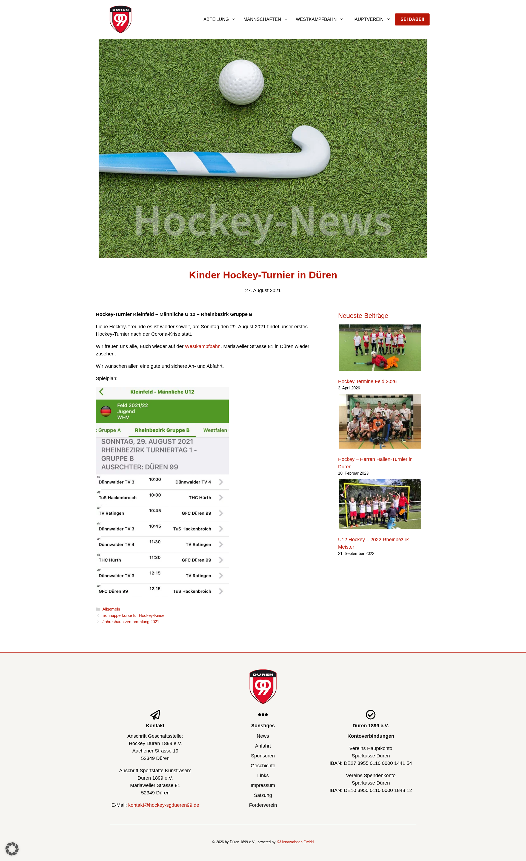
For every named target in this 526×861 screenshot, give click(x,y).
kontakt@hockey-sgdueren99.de (163, 805)
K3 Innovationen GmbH (295, 842)
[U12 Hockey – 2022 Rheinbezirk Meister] (380, 505)
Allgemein (111, 609)
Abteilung (216, 19)
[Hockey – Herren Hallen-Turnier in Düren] (380, 422)
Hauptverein (367, 19)
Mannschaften (262, 19)
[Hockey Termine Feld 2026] (380, 348)
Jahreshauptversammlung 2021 (130, 621)
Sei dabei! (412, 19)
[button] (12, 849)
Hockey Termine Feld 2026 (367, 381)
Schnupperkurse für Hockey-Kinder (134, 615)
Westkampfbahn (316, 19)
